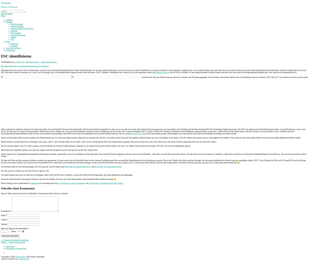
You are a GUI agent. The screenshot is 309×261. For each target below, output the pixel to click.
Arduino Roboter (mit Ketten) (22, 29)
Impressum (10, 246)
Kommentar (6, 211)
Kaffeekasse (10, 50)
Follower (14, 31)
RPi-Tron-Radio (17, 24)
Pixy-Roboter (16, 33)
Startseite (9, 20)
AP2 (12, 39)
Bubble (13, 37)
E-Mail (3, 220)
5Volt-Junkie (6, 3)
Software (14, 46)
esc (59, 183)
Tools (8, 42)
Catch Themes (23, 259)
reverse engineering (77, 183)
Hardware (14, 44)
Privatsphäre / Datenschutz (16, 249)
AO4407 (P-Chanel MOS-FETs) (109, 167)
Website (4, 224)
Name (3, 215)
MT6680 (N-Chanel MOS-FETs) (78, 167)
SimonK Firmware (162, 72)
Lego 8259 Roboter (18, 35)
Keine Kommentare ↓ (49, 62)
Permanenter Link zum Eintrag (111, 183)
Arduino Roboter (17, 26)
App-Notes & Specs (13, 48)
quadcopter (65, 183)
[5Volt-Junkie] (7, 14)
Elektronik (34, 183)
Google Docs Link (138, 134)
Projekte (9, 22)
